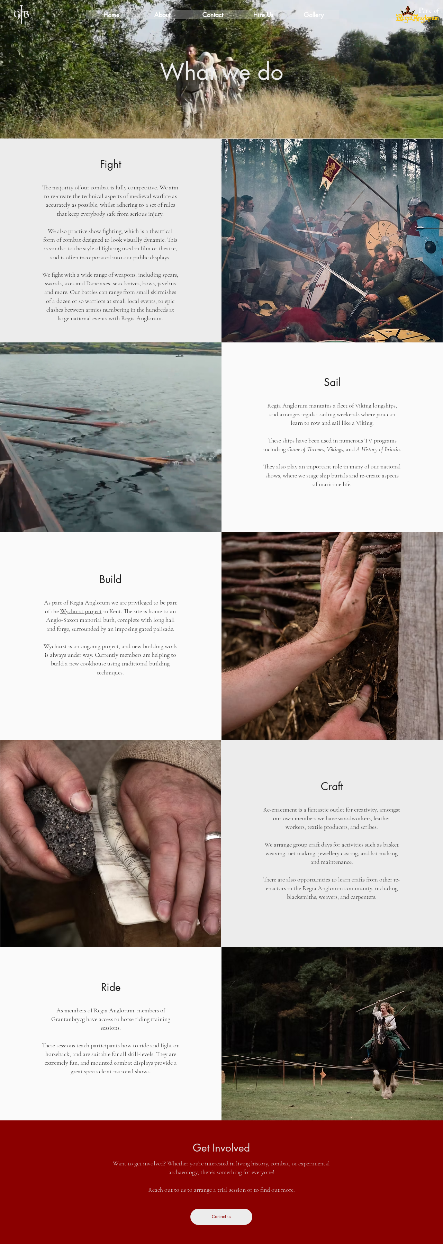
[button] (162, 14)
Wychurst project (81, 611)
